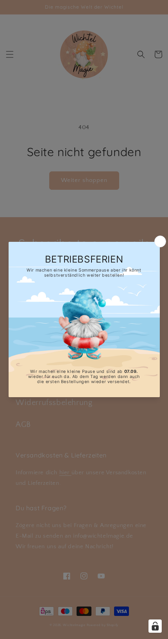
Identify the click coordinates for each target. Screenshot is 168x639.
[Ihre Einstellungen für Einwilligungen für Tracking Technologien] (155, 626)
